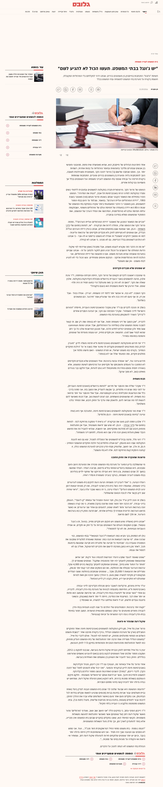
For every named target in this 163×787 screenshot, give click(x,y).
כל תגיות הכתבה (139, 768)
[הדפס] (98, 89)
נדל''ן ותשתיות (97, 11)
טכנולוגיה (79, 11)
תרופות (30, 205)
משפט (87, 11)
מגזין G (35, 11)
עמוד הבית (154, 54)
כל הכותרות (125, 11)
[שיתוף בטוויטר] (58, 89)
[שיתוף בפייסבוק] (72, 89)
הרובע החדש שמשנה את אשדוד (20, 309)
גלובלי (71, 11)
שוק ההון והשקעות (111, 11)
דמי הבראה (29, 219)
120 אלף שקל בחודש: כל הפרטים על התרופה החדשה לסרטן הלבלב (19, 209)
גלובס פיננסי (135, 11)
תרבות (27, 11)
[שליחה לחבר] (80, 89)
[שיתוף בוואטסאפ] (65, 89)
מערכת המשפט (116, 764)
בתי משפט (103, 759)
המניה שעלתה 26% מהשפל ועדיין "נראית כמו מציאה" (19, 195)
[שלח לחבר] (155, 194)
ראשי (144, 11)
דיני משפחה (84, 759)
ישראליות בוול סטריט (25, 191)
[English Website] (158, 11)
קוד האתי (92, 777)
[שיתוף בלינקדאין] (155, 187)
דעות (54, 11)
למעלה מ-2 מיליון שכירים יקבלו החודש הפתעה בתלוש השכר (20, 223)
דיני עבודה (129, 425)
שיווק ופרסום (44, 11)
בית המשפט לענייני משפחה (146, 61)
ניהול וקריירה (62, 11)
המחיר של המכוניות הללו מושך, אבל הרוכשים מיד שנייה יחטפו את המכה (19, 76)
